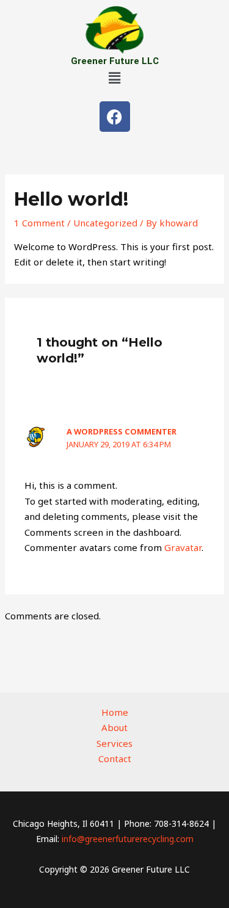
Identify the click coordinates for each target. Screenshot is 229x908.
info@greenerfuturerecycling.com (128, 839)
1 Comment (39, 223)
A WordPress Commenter (121, 431)
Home (114, 712)
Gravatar (183, 547)
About (114, 727)
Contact (114, 758)
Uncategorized (105, 223)
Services (114, 743)
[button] (114, 77)
